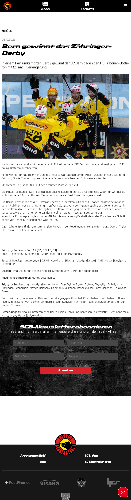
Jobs (43, 462)
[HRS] (113, 483)
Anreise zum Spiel (33, 456)
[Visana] (50, 483)
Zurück (7, 30)
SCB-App (91, 456)
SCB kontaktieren (98, 462)
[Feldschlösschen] (81, 483)
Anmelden (65, 370)
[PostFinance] (18, 483)
